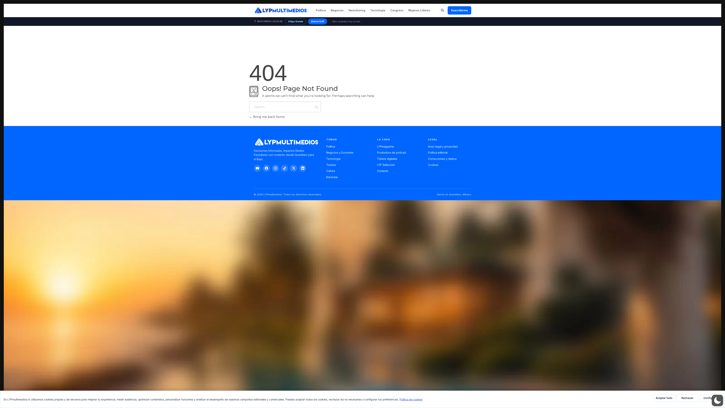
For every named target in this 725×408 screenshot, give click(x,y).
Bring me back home (268, 117)
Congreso (396, 10)
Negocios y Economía (339, 152)
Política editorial (438, 152)
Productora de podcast (391, 152)
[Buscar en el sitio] (442, 10)
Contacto (382, 170)
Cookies (433, 164)
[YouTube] (257, 168)
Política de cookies (411, 399)
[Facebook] (266, 168)
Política (321, 10)
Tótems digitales (387, 158)
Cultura (330, 170)
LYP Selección (386, 164)
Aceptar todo (664, 398)
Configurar (710, 398)
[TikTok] (284, 168)
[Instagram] (275, 168)
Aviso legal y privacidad (443, 146)
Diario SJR (317, 21)
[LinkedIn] (302, 168)
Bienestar (332, 177)
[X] (293, 168)
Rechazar (687, 398)
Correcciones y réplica (442, 158)
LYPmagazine (385, 146)
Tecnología (377, 10)
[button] (717, 400)
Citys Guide (295, 21)
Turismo (331, 164)
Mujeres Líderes (419, 10)
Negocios (337, 10)
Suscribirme (459, 10)
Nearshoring (357, 10)
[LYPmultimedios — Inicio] (280, 10)
